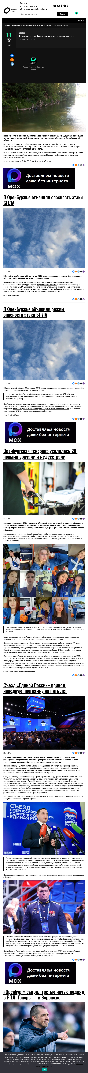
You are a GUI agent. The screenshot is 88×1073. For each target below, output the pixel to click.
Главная (8, 25)
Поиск (62, 14)
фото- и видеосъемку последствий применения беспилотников (53, 289)
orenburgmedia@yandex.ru (35, 9)
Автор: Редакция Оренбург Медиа (33, 68)
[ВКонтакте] (12, 55)
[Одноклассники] (12, 59)
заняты (6, 658)
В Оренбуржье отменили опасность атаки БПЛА (43, 200)
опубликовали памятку (47, 285)
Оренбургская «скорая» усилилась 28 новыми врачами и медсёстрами (40, 453)
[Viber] (83, 165)
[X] (81, 165)
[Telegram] (12, 64)
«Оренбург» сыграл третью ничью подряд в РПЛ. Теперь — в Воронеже (44, 994)
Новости (16, 25)
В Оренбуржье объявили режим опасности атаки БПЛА (34, 311)
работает (62, 643)
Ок (45, 1069)
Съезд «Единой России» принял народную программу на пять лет (35, 687)
